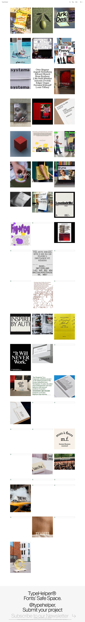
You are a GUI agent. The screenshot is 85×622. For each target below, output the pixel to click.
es (82, 2)
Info (76, 2)
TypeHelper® (42, 595)
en (81, 2)
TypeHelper (36, 618)
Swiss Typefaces (63, 619)
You (73, 2)
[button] (70, 2)
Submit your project (42, 610)
